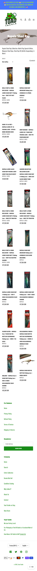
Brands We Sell (8, 478)
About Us (6, 494)
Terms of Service (8, 425)
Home (5, 408)
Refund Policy (8, 419)
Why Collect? (7, 489)
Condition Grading (9, 484)
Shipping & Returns (9, 430)
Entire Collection (8, 473)
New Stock (7, 511)
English (24, 545)
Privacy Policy (8, 414)
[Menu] (34, 19)
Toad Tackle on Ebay (9, 505)
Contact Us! (23, 534)
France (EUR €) (13, 545)
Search (6, 467)
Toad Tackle (20, 564)
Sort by (3, 58)
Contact (6, 500)
